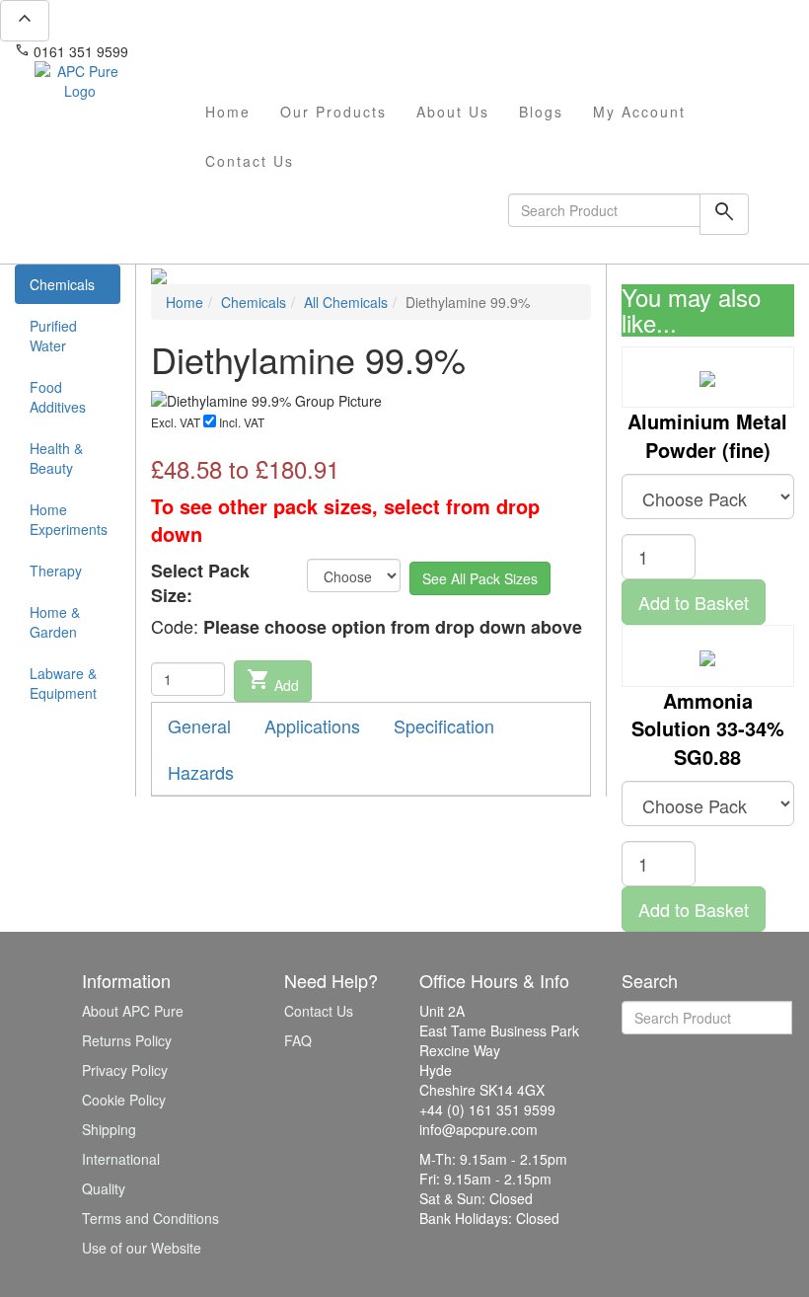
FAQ (298, 1040)
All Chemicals (346, 302)
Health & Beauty (56, 458)
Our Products (333, 111)
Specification (444, 725)
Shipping (109, 1129)
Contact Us (249, 161)
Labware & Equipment (63, 683)
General (199, 725)
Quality (103, 1188)
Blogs (541, 111)
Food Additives (58, 397)
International (121, 1159)
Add (273, 681)
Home (228, 111)
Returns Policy (127, 1040)
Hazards (201, 772)
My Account (639, 111)
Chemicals (62, 284)
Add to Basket (693, 602)
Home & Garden (55, 622)
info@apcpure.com (200, 51)
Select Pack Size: (200, 584)
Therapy (56, 570)
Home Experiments (69, 519)
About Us (452, 111)
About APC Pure (133, 1011)
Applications (312, 725)
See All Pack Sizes (480, 578)
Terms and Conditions (150, 1218)
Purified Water (53, 335)
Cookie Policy (124, 1099)
